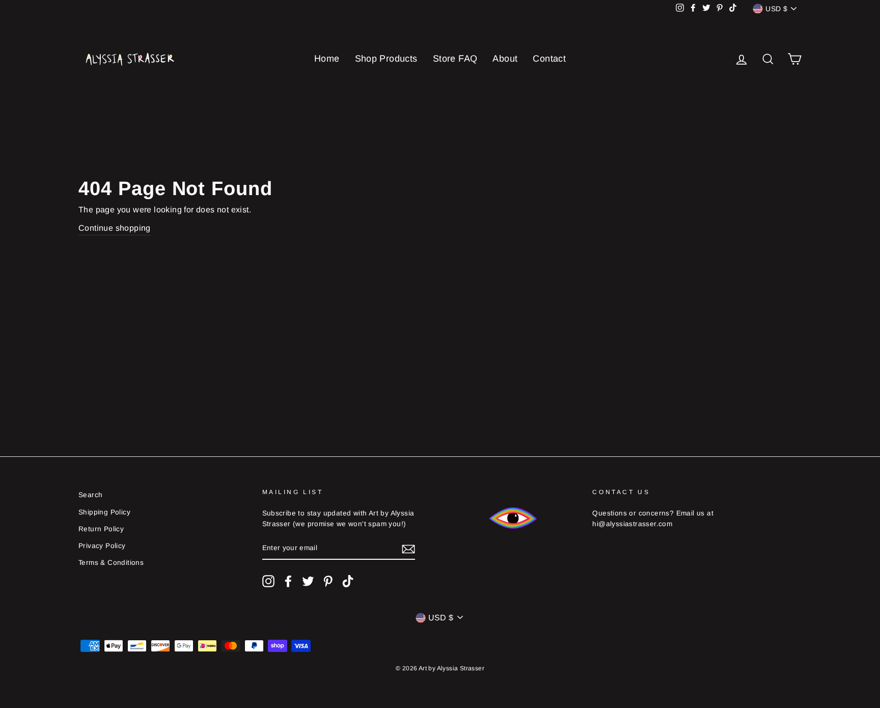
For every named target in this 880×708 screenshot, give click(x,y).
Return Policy (101, 529)
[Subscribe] (408, 548)
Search (90, 495)
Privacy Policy (102, 546)
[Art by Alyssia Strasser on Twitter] (308, 581)
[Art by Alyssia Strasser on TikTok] (348, 581)
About (504, 58)
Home (327, 58)
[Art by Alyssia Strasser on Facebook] (288, 581)
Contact (549, 58)
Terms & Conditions (111, 562)
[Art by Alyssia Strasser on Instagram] (268, 581)
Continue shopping (114, 228)
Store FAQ (455, 58)
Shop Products (386, 58)
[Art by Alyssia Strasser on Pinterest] (328, 581)
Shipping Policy (104, 512)
